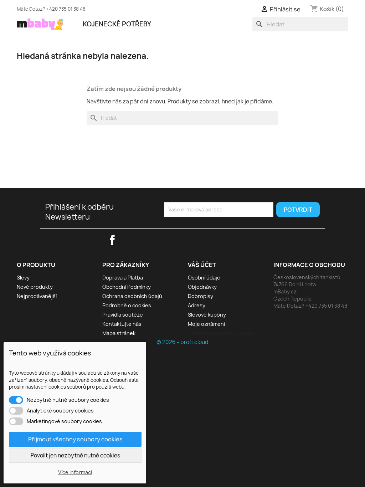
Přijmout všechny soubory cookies (75, 439)
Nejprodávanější (37, 296)
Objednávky (202, 286)
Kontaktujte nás (122, 324)
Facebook (233, 8)
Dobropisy (200, 296)
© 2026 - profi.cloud (182, 342)
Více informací (75, 472)
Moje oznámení (206, 324)
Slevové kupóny (207, 314)
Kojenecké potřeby (117, 24)
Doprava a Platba (122, 277)
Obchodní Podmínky (126, 286)
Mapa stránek (118, 333)
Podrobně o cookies (126, 305)
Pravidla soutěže (122, 314)
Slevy (23, 277)
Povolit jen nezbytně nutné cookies (75, 455)
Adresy (196, 305)
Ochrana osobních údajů (132, 296)
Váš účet (202, 265)
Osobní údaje (204, 277)
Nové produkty (35, 286)
